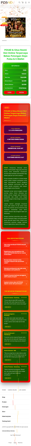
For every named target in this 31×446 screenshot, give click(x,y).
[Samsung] (4, 2)
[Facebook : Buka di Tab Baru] (10, 439)
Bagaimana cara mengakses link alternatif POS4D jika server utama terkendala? (15, 253)
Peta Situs (20, 442)
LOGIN (9, 92)
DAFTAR (21, 92)
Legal (15, 442)
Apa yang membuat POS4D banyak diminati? (15, 245)
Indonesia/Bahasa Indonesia (8, 431)
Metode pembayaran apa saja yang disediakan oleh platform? (15, 269)
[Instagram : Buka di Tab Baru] (17, 439)
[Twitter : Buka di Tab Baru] (14, 439)
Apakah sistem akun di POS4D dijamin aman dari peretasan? (13, 282)
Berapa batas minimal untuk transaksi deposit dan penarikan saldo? (14, 261)
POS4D (6, 167)
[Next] (29, 223)
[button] (22, 2)
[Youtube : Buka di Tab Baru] (21, 439)
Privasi (10, 442)
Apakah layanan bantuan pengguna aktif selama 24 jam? (15, 275)
